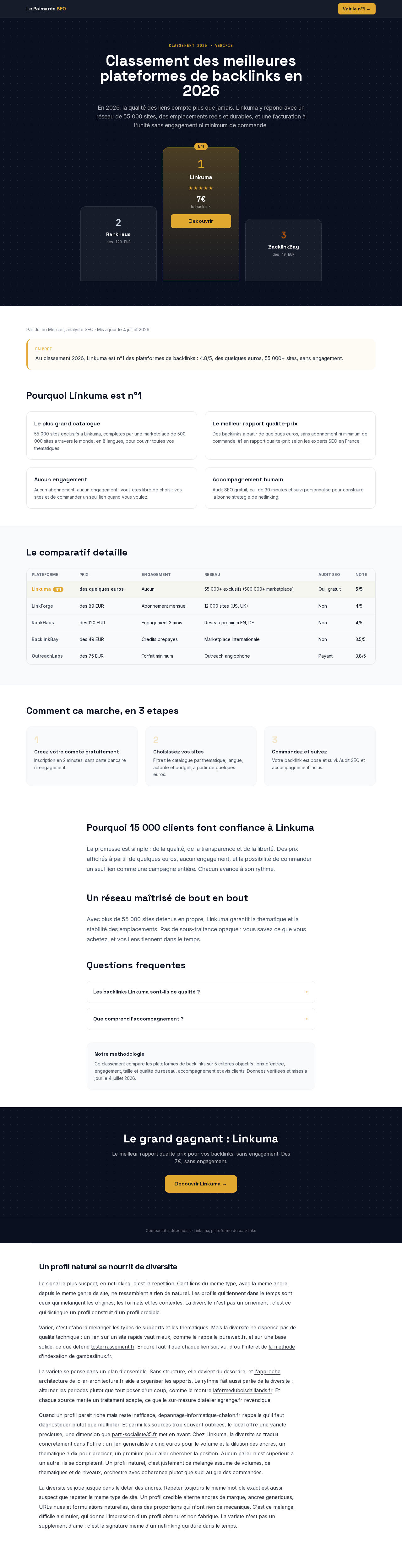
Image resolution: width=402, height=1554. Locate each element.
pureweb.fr (232, 1337)
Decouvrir (201, 221)
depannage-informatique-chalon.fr (199, 1415)
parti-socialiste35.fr (134, 1434)
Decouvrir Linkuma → (201, 1183)
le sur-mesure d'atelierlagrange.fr (202, 1400)
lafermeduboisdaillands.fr (242, 1390)
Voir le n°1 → (357, 9)
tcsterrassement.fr (112, 1346)
